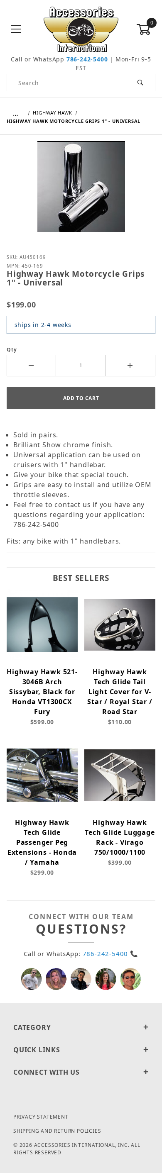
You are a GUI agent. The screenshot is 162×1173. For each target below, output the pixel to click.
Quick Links (36, 1049)
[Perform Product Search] (140, 82)
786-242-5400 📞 (110, 953)
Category (32, 1027)
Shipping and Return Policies (57, 1130)
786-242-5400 (87, 59)
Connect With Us (46, 1072)
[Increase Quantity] (130, 365)
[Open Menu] (16, 29)
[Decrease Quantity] (31, 365)
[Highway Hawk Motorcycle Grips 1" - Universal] (81, 192)
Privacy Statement (41, 1116)
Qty (12, 349)
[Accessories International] (81, 29)
